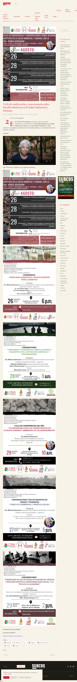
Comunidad (63, 231)
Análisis (62, 216)
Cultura (62, 236)
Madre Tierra (46, 16)
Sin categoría (63, 278)
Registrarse (21, 666)
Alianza (62, 211)
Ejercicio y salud (64, 246)
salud (4, 650)
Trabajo (55, 16)
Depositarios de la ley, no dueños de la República (65, 52)
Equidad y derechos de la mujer (37, 16)
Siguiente (52, 655)
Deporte (62, 238)
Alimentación (63, 213)
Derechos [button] (27, 16)
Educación (63, 243)
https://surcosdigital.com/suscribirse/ (12, 636)
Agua (61, 208)
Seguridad (63, 276)
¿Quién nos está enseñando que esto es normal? (65, 108)
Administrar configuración (24, 677)
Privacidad (45, 676)
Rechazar (14, 677)
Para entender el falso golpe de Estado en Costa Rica (66, 114)
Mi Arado (62, 263)
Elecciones (63, 248)
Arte (61, 223)
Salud (61, 273)
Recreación (63, 271)
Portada (59, 10)
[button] (16, 4)
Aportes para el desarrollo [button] (6, 16)
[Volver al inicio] (7, 4)
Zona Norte (63, 290)
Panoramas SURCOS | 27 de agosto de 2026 (65, 142)
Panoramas (63, 266)
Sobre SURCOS (67, 10)
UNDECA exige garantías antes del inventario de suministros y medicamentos (65, 92)
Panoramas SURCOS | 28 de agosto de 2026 (65, 84)
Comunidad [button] (17, 16)
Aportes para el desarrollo (26, 114)
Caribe (62, 228)
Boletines (62, 225)
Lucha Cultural (64, 258)
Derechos (62, 241)
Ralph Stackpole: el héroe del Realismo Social (65, 46)
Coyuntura (63, 233)
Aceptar (6, 677)
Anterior (6, 655)
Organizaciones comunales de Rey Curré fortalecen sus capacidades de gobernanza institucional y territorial (65, 128)
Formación (35, 114)
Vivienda (62, 288)
